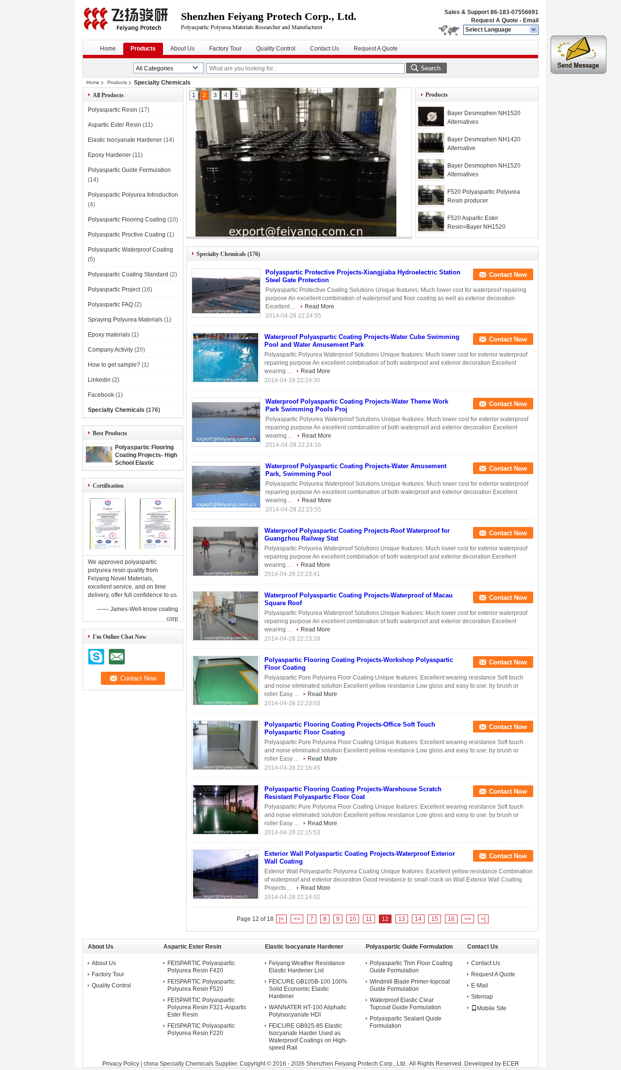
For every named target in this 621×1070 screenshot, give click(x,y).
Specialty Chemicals (116, 410)
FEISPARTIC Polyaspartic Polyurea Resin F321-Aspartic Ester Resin (206, 1007)
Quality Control (275, 48)
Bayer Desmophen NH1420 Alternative (484, 144)
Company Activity (110, 349)
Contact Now (508, 274)
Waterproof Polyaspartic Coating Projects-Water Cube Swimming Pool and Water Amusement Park (361, 340)
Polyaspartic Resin (112, 109)
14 (418, 919)
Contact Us (324, 48)
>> (467, 919)
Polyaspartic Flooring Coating (127, 219)
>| (483, 919)
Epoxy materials (109, 334)
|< (281, 919)
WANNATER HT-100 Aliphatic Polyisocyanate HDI (307, 1011)
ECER (511, 1063)
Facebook (101, 394)
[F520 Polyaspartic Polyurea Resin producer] (431, 196)
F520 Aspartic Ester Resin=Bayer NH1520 (476, 222)
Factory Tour (225, 48)
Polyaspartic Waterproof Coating (130, 249)
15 (434, 919)
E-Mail (479, 985)
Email (531, 20)
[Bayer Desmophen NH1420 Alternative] (296, 164)
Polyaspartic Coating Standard (128, 274)
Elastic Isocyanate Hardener (125, 139)
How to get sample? (114, 364)
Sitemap (482, 996)
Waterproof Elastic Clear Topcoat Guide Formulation (405, 1004)
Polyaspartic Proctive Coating (126, 234)
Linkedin (99, 379)
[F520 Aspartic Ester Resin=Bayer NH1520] (431, 222)
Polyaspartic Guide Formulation (129, 170)
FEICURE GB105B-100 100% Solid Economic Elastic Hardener (308, 989)
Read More (319, 306)
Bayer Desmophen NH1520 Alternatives (484, 117)
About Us (182, 48)
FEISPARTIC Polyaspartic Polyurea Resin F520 (201, 985)
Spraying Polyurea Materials (125, 319)
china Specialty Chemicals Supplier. (192, 1063)
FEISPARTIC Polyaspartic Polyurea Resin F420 (201, 967)
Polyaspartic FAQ (110, 304)
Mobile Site (492, 1008)
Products (143, 48)
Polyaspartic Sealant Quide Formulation (405, 1022)
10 (352, 919)
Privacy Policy (120, 1063)
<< (297, 919)
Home (108, 48)
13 (401, 919)
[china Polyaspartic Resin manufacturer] (131, 19)
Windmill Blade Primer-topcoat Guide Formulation (410, 985)
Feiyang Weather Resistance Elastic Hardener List (307, 967)
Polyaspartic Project (114, 289)
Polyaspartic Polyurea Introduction (133, 194)
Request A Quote (494, 20)
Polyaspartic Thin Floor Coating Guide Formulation (411, 967)
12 (385, 919)
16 (451, 919)
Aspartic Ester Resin (114, 124)
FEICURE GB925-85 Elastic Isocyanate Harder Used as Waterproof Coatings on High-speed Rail (308, 1036)
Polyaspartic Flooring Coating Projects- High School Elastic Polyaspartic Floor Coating (146, 463)
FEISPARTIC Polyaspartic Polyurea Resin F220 (201, 1029)
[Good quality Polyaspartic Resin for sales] (108, 548)
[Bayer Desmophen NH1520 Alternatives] (431, 117)
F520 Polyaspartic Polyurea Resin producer (483, 196)
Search (431, 68)
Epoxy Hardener (109, 155)
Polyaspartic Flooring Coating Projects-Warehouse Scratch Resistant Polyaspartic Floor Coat (352, 792)
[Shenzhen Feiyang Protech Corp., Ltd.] (534, 30)
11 (369, 919)
